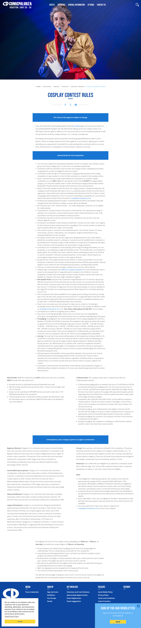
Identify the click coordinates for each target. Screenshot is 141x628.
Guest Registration (74, 598)
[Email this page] (76, 105)
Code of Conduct (104, 601)
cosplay (77, 126)
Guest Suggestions (74, 601)
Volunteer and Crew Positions (78, 592)
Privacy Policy (103, 595)
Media (27, 586)
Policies (101, 586)
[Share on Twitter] (70, 105)
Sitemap (126, 586)
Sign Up (118, 622)
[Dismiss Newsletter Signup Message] (138, 606)
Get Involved (72, 586)
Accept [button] (20, 621)
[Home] (17, 5)
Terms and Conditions (106, 598)
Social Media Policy (105, 592)
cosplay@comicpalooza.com (81, 198)
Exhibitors (51, 595)
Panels (49, 601)
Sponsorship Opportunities (77, 595)
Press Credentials (32, 592)
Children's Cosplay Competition (72, 270)
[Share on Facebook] (65, 105)
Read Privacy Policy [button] (12, 616)
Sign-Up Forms (52, 592)
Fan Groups (51, 598)
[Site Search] (137, 4)
